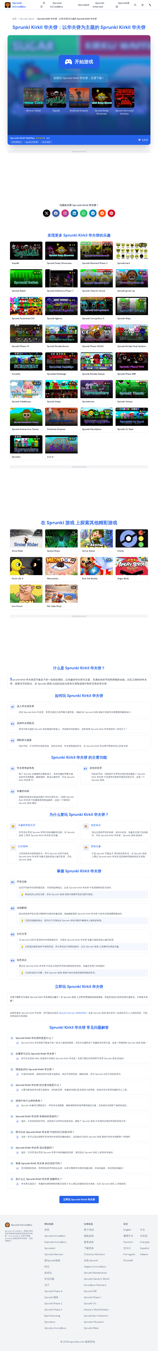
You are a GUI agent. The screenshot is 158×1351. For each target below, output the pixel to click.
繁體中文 (128, 1235)
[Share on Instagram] (65, 213)
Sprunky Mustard (93, 1322)
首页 (42, 4)
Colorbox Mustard (94, 1254)
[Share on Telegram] (93, 213)
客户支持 (89, 1229)
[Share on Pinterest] (111, 213)
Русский (128, 1260)
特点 (46, 1266)
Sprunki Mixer (91, 1328)
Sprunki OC (90, 1303)
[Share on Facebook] (56, 213)
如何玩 (48, 1272)
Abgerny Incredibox (95, 1266)
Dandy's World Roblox (96, 1309)
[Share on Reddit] (102, 213)
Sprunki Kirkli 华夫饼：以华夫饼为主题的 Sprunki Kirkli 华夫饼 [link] (67, 18)
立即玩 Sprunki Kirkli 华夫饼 (79, 1199)
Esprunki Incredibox (55, 1242)
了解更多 (89, 1248)
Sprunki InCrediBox (56, 4)
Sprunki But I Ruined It (96, 1315)
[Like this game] (139, 140)
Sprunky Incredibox (55, 1328)
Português (129, 1254)
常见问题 (49, 1278)
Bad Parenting (52, 1315)
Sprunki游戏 (122, 4)
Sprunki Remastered (95, 1272)
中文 (142, 1229)
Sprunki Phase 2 (53, 1303)
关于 (46, 1285)
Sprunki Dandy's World (96, 1278)
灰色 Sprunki (91, 1260)
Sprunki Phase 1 (92, 1297)
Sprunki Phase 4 (53, 1291)
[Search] (135, 5)
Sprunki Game (27, 18)
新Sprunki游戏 (52, 1260)
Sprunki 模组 (51, 1297)
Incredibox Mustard (95, 1285)
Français (145, 1242)
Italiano (144, 1254)
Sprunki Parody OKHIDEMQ (72, 1013)
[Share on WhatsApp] (83, 213)
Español (144, 1248)
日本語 (144, 1235)
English (127, 1229)
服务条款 (89, 1242)
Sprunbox (49, 1322)
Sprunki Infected (98, 4)
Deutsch (128, 1242)
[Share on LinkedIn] (74, 213)
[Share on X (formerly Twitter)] (46, 213)
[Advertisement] (79, 174)
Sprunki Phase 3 (53, 1309)
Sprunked (83, 4)
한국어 (127, 1248)
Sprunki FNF (90, 1291)
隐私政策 (89, 1235)
